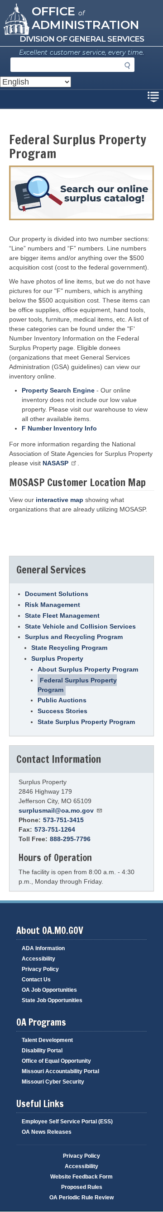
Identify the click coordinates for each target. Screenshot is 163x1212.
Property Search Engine (58, 390)
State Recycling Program (69, 647)
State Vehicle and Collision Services (80, 626)
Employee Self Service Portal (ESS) (67, 1121)
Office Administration (85, 17)
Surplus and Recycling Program (74, 636)
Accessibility (38, 959)
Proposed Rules (81, 1187)
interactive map (59, 499)
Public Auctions (62, 700)
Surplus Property (57, 658)
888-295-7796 (70, 839)
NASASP (55, 463)
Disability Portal (42, 1050)
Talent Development (47, 1040)
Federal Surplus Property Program (77, 685)
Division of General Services (81, 38)
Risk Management (52, 604)
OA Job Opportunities (49, 990)
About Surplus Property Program (88, 669)
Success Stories (62, 711)
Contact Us (36, 979)
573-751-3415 (63, 820)
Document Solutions (56, 593)
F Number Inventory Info (59, 428)
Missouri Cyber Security (53, 1082)
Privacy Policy (40, 969)
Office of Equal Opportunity (56, 1061)
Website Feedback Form (81, 1177)
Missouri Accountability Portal (60, 1071)
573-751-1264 (54, 829)
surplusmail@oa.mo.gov (56, 810)
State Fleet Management (62, 615)
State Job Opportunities (52, 1000)
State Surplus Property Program (86, 721)
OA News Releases (47, 1132)
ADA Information (43, 948)
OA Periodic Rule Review (81, 1197)
